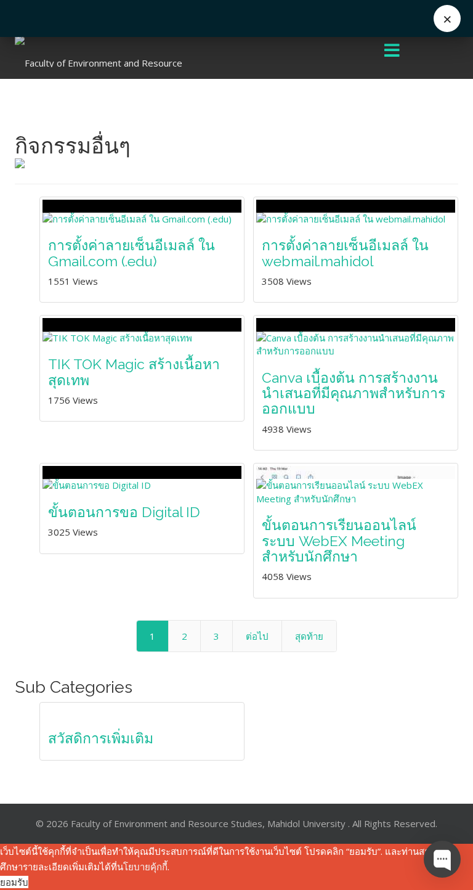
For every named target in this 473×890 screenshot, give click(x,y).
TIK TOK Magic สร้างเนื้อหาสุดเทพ (134, 372)
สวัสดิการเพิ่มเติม (100, 738)
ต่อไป (257, 636)
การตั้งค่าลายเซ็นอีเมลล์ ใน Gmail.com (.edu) (131, 253)
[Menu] (392, 51)
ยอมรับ (14, 882)
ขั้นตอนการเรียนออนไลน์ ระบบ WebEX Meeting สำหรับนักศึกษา (339, 540)
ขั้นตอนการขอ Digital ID (124, 512)
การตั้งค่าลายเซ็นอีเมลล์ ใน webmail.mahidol (345, 253)
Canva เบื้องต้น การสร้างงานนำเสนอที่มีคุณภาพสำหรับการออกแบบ (353, 393)
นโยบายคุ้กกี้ (142, 866)
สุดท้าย (309, 636)
